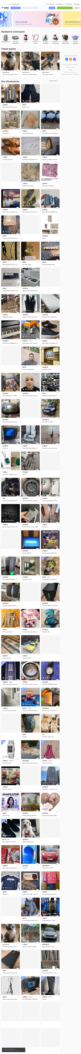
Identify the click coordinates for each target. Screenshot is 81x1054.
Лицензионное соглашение (70, 64)
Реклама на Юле (70, 67)
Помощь (70, 69)
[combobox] (35, 8)
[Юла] (5, 7)
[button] (17, 70)
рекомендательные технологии (70, 74)
